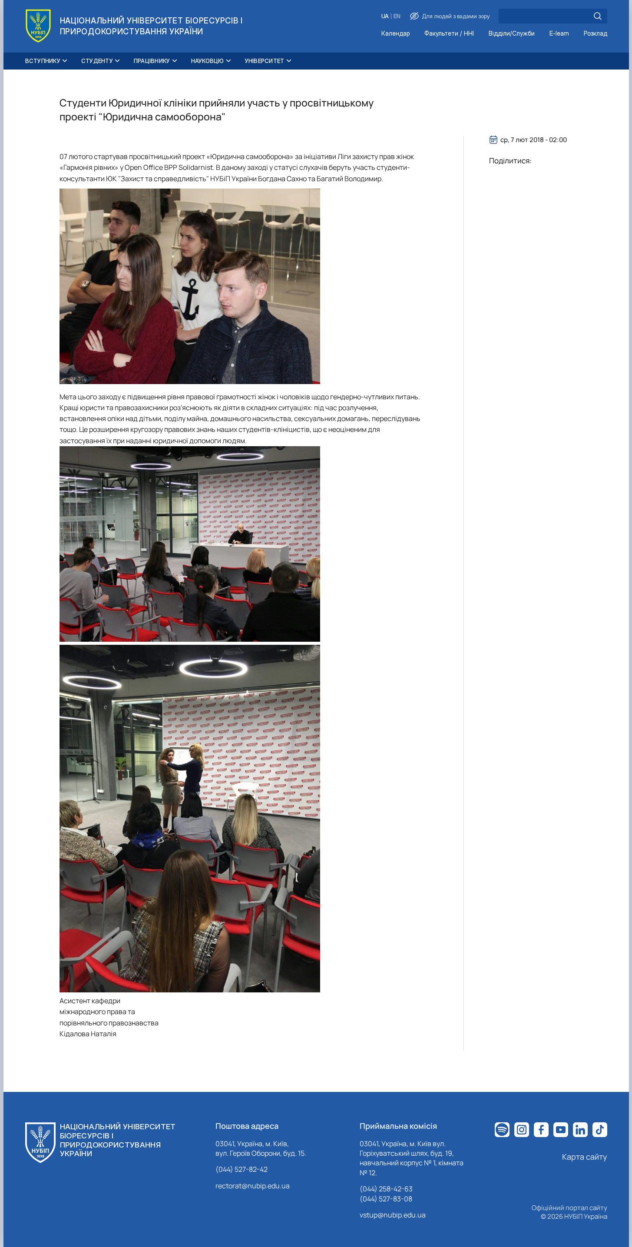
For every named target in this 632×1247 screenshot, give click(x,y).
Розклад (595, 33)
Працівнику (152, 60)
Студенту (97, 60)
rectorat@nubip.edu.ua (252, 1186)
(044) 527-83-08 (386, 1199)
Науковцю (207, 60)
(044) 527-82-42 (241, 1169)
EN (397, 16)
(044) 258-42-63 (386, 1189)
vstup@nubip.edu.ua (393, 1215)
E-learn (559, 33)
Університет (265, 60)
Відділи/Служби (512, 33)
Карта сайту (584, 1157)
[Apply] (597, 16)
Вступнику (42, 60)
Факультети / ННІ (449, 33)
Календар (395, 33)
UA (385, 16)
